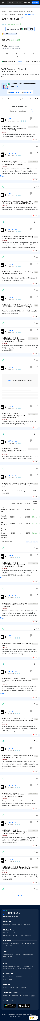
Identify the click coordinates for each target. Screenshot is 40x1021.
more (20, 896)
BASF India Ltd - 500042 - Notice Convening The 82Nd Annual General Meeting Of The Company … (18, 720)
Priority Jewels (7, 979)
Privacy (5, 987)
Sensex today (18, 933)
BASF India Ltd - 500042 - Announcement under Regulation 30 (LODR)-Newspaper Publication (14, 162)
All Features (27, 924)
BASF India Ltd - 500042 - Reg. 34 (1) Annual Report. (16, 644)
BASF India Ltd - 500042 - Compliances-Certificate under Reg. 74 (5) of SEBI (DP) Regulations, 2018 (14, 831)
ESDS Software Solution (23, 977)
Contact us (6, 924)
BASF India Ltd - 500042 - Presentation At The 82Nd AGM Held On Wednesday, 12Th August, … (18, 306)
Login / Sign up (35, 2)
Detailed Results (32, 542)
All (2, 99)
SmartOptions (15, 995)
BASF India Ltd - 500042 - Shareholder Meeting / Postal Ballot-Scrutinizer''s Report (18, 237)
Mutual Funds (31, 943)
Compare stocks (8, 954)
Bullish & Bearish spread (13, 946)
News (19, 61)
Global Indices (27, 946)
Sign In (10, 380)
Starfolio (5, 995)
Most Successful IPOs (24, 968)
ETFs (22, 943)
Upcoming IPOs (28, 966)
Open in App (26, 2)
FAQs (20, 924)
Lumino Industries (8, 977)
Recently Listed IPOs (9, 968)
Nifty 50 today (7, 933)
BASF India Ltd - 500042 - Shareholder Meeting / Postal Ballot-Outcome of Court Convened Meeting (18, 868)
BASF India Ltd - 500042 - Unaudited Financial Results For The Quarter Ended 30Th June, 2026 (17, 484)
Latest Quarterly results (10, 935)
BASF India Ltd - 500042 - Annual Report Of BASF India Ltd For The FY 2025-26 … (18, 756)
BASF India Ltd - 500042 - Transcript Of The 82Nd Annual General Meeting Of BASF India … (17, 202)
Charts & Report (8, 61)
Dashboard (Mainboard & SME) (12, 966)
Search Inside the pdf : (20, 107)
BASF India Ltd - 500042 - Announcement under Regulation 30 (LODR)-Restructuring (14, 415)
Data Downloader (28, 954)
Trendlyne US (28, 995)
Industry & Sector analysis (11, 943)
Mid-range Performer (13, 24)
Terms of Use (14, 987)
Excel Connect (7, 956)
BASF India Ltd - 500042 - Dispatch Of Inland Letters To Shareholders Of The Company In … (14, 604)
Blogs (14, 924)
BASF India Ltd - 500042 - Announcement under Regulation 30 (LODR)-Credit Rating (14, 128)
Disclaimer (24, 987)
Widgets (17, 954)
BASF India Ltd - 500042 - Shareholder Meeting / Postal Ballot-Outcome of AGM (18, 272)
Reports (27, 61)
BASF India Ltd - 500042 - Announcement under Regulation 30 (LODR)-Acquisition (14, 450)
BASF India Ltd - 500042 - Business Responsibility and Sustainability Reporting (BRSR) (16, 680)
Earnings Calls (20, 99)
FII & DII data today (26, 935)
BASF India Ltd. (12, 119)
